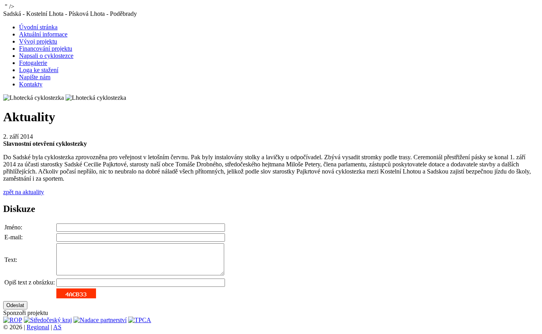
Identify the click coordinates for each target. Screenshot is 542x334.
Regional (38, 327)
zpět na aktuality (23, 192)
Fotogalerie (33, 62)
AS (57, 327)
